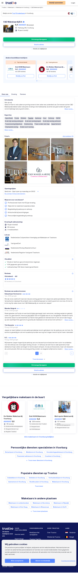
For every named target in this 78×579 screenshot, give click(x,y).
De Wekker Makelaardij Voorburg (55, 67)
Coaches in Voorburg (52, 456)
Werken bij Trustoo (53, 537)
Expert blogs (19, 539)
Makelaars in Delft (60, 507)
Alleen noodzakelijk (42, 561)
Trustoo (4, 7)
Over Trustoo (51, 533)
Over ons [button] (5, 94)
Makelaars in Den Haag (19, 507)
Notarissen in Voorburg (13, 452)
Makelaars (11, 7)
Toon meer (39, 486)
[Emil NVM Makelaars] (10, 69)
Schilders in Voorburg (37, 478)
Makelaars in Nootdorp (41, 503)
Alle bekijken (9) (68, 136)
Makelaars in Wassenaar (40, 507)
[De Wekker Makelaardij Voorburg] (41, 69)
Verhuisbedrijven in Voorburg (59, 478)
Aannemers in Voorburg (17, 482)
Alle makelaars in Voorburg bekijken (39, 437)
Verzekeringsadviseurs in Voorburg (59, 452)
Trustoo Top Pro (35, 539)
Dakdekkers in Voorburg (16, 478)
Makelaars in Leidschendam (19, 503)
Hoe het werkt (19, 534)
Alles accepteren (17, 561)
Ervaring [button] (14, 94)
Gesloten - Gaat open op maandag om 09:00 (20, 191)
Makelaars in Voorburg (22, 7)
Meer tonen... (69, 109)
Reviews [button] (23, 94)
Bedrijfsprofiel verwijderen (34, 534)
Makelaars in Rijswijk (61, 503)
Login (73, 3)
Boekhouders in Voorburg (39, 482)
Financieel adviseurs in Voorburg (29, 456)
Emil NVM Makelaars (22, 67)
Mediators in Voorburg (34, 452)
